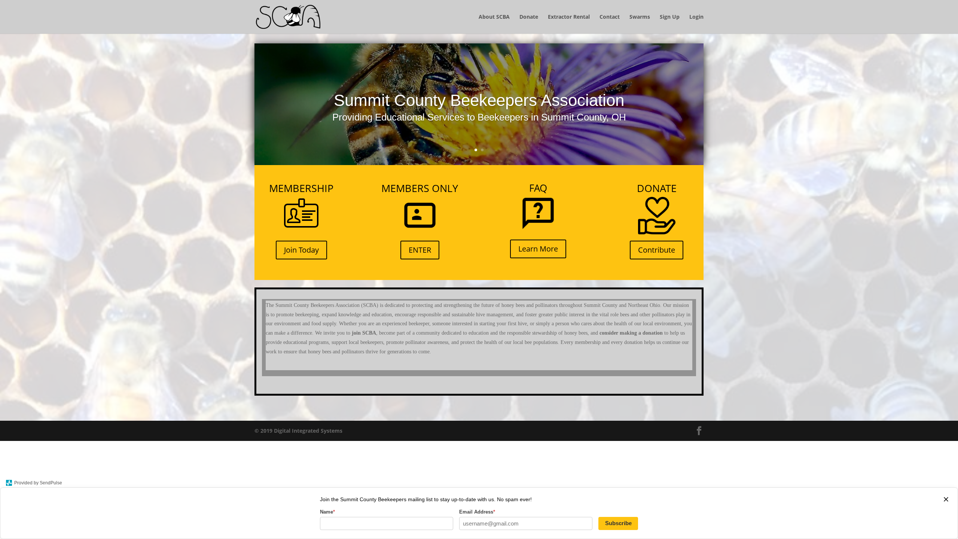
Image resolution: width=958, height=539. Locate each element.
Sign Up (670, 17)
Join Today (301, 250)
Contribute (656, 250)
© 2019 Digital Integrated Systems (298, 430)
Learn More (538, 249)
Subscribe (618, 523)
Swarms (639, 17)
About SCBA (494, 17)
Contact (609, 17)
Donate (528, 17)
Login (696, 17)
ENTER (420, 250)
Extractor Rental (569, 17)
